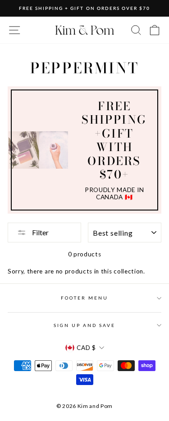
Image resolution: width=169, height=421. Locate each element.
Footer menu (85, 297)
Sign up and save (85, 325)
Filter (40, 232)
